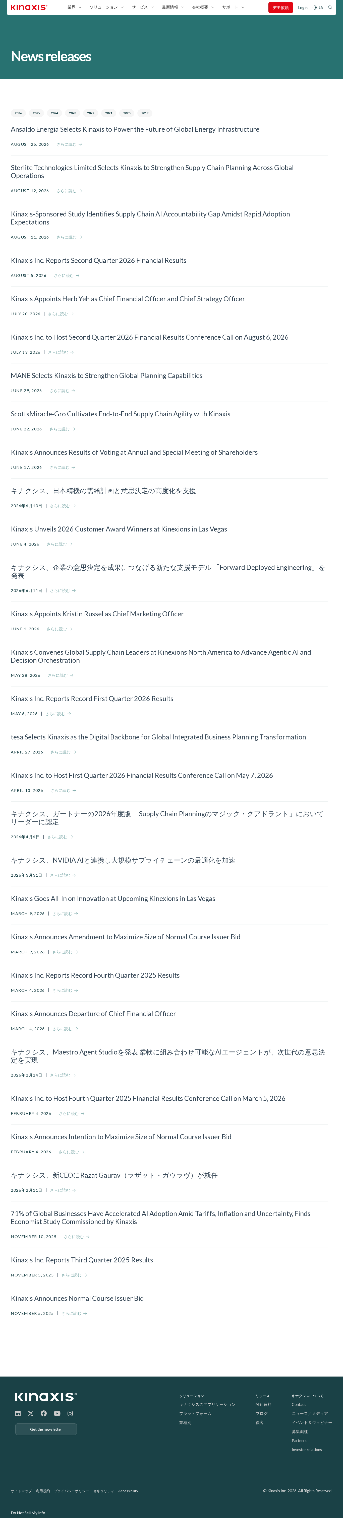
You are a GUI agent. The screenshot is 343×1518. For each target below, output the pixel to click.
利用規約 (43, 1491)
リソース (263, 1396)
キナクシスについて (307, 1396)
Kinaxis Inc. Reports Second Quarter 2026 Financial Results (99, 260)
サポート (230, 7)
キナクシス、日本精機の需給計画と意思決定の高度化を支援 (103, 491)
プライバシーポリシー (71, 1491)
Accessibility (128, 1491)
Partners (299, 1440)
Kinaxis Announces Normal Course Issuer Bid (77, 1298)
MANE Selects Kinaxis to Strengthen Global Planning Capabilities (107, 375)
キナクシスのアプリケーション (207, 1404)
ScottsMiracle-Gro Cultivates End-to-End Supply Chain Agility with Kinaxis (121, 414)
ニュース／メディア (310, 1413)
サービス (140, 7)
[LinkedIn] (18, 1413)
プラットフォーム (195, 1413)
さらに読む (66, 144)
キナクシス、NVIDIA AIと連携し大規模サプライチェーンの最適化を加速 (123, 860)
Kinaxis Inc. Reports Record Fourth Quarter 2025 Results (95, 975)
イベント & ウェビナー (312, 1422)
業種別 (185, 1422)
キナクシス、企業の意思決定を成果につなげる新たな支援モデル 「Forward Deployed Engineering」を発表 (168, 571)
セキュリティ (103, 1491)
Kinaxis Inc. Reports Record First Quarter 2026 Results (92, 699)
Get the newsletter (46, 1429)
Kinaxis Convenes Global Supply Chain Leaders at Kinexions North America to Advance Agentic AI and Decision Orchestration (161, 656)
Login (303, 7)
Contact (299, 1404)
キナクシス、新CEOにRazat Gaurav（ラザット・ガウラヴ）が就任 (114, 1175)
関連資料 (264, 1404)
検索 (330, 8)
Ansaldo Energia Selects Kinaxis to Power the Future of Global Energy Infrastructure (135, 129)
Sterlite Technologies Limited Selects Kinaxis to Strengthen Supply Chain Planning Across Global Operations (152, 172)
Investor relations (307, 1449)
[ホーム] (46, 1397)
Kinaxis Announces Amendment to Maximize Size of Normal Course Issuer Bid (126, 937)
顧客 (260, 1422)
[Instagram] (70, 1413)
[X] (31, 1413)
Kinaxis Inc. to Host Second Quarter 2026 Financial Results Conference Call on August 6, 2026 (150, 337)
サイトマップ (21, 1491)
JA (321, 7)
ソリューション (104, 7)
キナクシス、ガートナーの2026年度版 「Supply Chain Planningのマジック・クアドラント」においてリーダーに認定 (167, 818)
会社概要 (200, 7)
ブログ (262, 1413)
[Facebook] (44, 1413)
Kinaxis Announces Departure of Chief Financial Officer (93, 1014)
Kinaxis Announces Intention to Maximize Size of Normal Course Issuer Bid (121, 1137)
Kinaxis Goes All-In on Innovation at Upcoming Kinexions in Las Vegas (113, 898)
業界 (72, 7)
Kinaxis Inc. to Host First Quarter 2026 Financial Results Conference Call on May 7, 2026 (142, 775)
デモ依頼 (281, 7)
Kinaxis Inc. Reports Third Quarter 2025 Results (82, 1260)
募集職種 (300, 1431)
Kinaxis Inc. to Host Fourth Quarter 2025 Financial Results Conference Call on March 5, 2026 (148, 1098)
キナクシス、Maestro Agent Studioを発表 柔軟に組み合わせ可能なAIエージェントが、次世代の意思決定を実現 (168, 1056)
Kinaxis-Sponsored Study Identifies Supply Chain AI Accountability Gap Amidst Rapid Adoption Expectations (150, 218)
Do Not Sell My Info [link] (28, 1512)
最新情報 (170, 7)
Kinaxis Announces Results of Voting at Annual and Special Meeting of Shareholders (134, 452)
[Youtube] (57, 1413)
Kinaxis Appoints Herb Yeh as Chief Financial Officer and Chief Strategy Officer (128, 299)
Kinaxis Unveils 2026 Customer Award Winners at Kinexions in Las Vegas (119, 529)
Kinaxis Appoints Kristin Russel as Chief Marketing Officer (97, 614)
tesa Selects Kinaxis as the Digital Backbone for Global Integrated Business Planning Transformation (158, 737)
